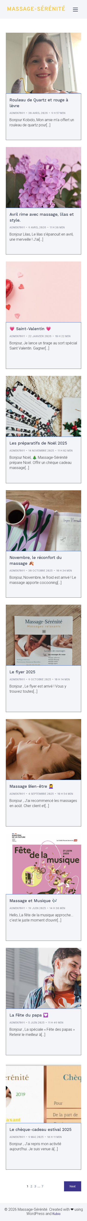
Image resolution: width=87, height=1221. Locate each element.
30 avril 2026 (38, 113)
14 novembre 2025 (41, 450)
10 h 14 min (62, 679)
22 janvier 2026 (40, 336)
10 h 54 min (65, 793)
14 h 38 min (57, 908)
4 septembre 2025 (41, 793)
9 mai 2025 (36, 1137)
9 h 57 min (58, 113)
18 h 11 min (54, 1137)
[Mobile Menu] (75, 9)
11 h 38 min (57, 227)
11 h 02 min (65, 450)
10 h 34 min (64, 570)
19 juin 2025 (37, 908)
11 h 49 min (55, 1022)
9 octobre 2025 (39, 679)
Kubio (56, 1214)
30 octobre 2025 (40, 570)
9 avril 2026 (37, 227)
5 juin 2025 (36, 1022)
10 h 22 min (63, 336)
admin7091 (17, 113)
